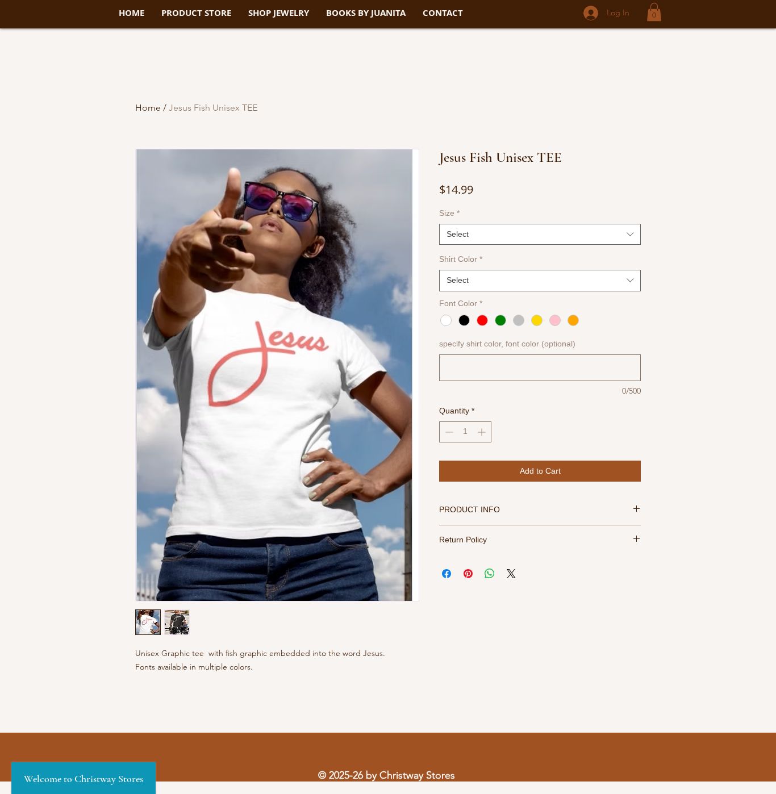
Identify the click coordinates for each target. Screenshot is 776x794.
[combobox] (540, 234)
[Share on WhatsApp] (490, 573)
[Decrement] (448, 432)
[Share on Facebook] (446, 573)
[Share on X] (511, 573)
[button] (654, 12)
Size (449, 213)
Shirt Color (460, 259)
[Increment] (482, 432)
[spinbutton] (465, 432)
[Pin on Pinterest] (468, 573)
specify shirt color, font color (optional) (507, 343)
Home (148, 107)
